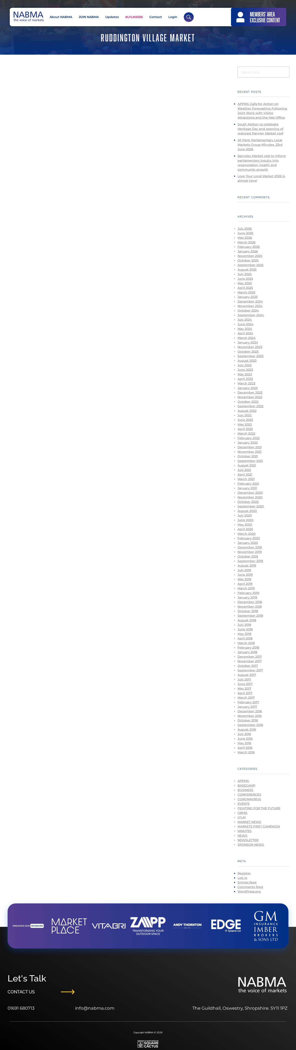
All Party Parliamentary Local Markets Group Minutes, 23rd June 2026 (260, 144)
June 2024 (245, 324)
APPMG (243, 781)
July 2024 (244, 320)
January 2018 (247, 652)
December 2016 (249, 711)
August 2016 (246, 729)
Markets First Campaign (258, 826)
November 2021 (249, 452)
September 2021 (250, 461)
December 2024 (250, 301)
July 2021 (244, 470)
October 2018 (247, 611)
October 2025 (248, 260)
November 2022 (249, 397)
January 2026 (247, 251)
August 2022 (247, 411)
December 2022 (249, 392)
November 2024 (249, 306)
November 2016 (249, 716)
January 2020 (247, 543)
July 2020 (244, 515)
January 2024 (247, 342)
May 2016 (244, 743)
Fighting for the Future (258, 808)
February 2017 (248, 702)
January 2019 (247, 597)
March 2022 (246, 433)
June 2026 (245, 233)
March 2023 (246, 383)
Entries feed (247, 882)
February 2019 (248, 593)
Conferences (249, 794)
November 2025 (249, 256)
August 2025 (247, 269)
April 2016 (244, 748)
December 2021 (249, 447)
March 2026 (246, 242)
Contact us (21, 991)
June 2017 (244, 684)
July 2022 (244, 415)
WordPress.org (249, 891)
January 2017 (247, 707)
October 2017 (247, 666)
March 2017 (246, 698)
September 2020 (250, 506)
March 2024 (246, 338)
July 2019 (244, 570)
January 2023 (247, 388)
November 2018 (249, 606)
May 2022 (244, 424)
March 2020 (246, 534)
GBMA (242, 813)
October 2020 (248, 502)
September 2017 (250, 670)
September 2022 (250, 406)
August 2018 (246, 620)
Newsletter (248, 840)
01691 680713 (21, 1008)
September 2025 (250, 265)
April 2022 (245, 429)
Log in (242, 878)
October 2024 (248, 310)
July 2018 (244, 625)
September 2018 (250, 616)
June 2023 (245, 370)
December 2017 (249, 657)
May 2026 (244, 238)
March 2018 (246, 643)
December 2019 (249, 547)
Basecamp (246, 785)
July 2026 (244, 229)
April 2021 (244, 474)
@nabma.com (98, 1008)
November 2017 (249, 661)
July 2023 (244, 365)
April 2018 (244, 638)
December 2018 (249, 602)
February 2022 (248, 438)
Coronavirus (249, 799)
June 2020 (245, 520)
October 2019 (247, 556)
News (242, 835)
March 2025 (246, 292)
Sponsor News (250, 845)
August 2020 (247, 511)
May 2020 (244, 525)
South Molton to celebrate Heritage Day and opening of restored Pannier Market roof (260, 128)
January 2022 (247, 443)
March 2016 (246, 752)
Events (243, 804)
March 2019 (246, 588)
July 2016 (244, 734)
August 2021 (246, 465)
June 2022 (245, 420)
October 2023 (248, 351)
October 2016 (247, 720)
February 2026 (248, 247)
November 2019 (249, 552)
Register (244, 873)
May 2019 (244, 579)
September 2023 (250, 356)
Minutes (244, 831)
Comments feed (250, 887)
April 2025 (245, 288)
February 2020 (248, 538)
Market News (249, 822)
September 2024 (250, 315)
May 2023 (244, 374)
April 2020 (245, 529)
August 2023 (247, 361)
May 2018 (244, 634)
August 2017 (246, 675)
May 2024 (244, 329)
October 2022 (248, 402)
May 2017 (244, 688)
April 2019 (244, 584)
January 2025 (247, 297)
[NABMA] (28, 16)
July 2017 (244, 679)
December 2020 (250, 493)
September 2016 (250, 725)
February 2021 (248, 484)
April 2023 (245, 379)
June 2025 (245, 279)
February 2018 (248, 647)
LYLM (241, 817)
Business (245, 790)
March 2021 (246, 479)
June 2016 (245, 739)
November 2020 (249, 497)
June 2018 (245, 629)
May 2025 (244, 283)
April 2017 (244, 693)
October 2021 (247, 456)
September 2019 (250, 561)
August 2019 (246, 566)
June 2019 (245, 575)
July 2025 (244, 274)
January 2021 (247, 488)
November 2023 (249, 347)
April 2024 (245, 333)
